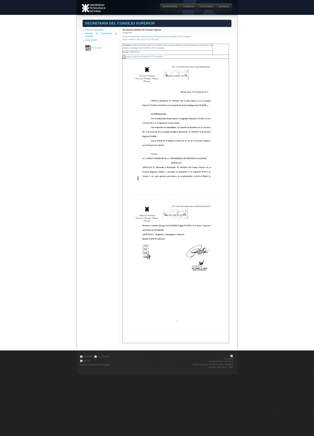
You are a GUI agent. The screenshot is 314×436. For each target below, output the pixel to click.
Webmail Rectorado (101, 365)
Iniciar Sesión (91, 40)
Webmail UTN (85, 365)
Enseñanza (134, 36)
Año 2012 (141, 39)
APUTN (87, 361)
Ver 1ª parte (96, 48)
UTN (93, 8)
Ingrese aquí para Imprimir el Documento (144, 57)
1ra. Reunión (153, 39)
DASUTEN (88, 356)
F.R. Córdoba (185, 36)
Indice (132, 39)
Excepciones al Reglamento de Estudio (159, 36)
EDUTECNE (103, 356)
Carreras (188, 7)
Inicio (124, 36)
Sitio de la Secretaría (94, 30)
